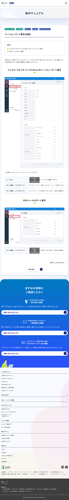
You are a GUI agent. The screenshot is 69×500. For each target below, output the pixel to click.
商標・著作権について (56, 472)
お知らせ (3, 446)
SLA (64, 474)
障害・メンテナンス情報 (8, 435)
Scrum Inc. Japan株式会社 (10, 491)
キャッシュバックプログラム (9, 412)
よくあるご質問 (6, 438)
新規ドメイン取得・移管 (8, 387)
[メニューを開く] (66, 3)
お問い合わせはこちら (11, 312)
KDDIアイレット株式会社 (18, 489)
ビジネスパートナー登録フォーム (7, 415)
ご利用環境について (43, 474)
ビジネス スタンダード (7, 378)
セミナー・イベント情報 (7, 400)
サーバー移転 (5, 420)
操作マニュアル (6, 441)
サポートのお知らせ (7, 455)
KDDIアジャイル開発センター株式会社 (47, 489)
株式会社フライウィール (25, 491)
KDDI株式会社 (6, 489)
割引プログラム (6, 409)
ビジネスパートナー (7, 405)
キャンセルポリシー (55, 474)
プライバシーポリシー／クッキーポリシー (18, 472)
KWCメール (5, 381)
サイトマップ (33, 474)
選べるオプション (6, 384)
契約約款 (25, 474)
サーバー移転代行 (6, 424)
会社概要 (3, 472)
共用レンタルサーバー (7, 375)
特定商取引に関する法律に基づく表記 (10, 474)
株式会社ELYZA (30, 489)
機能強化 (4, 461)
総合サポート (5, 431)
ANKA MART (5, 395)
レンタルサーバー (6, 372)
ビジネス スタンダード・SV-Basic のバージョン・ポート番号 (26, 49)
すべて (3, 449)
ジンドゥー (5, 484)
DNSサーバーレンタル (7, 390)
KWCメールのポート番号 (17, 51)
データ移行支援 (6, 427)
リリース (4, 458)
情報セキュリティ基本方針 (40, 472)
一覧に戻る (31, 269)
